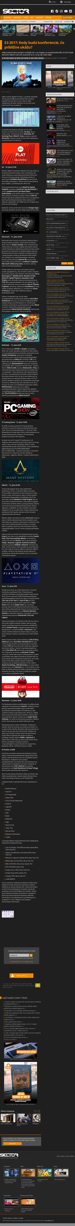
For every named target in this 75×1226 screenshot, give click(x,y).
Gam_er (49, 58)
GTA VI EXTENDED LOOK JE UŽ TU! (58, 288)
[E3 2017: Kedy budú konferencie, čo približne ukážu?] (20, 126)
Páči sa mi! (21, 976)
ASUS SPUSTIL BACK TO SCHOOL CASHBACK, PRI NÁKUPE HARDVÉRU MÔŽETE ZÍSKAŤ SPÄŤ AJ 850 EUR (60, 162)
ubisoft (24, 984)
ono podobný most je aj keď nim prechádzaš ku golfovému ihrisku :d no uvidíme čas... (60, 321)
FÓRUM (48, 17)
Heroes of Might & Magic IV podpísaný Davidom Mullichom (20, 1104)
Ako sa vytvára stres (60, 1179)
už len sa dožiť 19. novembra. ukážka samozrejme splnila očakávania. (57, 339)
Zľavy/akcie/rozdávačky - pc (55, 236)
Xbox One (12, 58)
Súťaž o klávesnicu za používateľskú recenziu (21, 1059)
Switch (32, 58)
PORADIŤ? (67, 22)
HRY (31, 17)
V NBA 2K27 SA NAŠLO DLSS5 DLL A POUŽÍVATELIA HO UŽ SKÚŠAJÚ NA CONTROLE (59, 119)
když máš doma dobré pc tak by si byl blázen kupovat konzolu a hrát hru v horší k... (59, 345)
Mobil (7, 58)
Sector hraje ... (51, 245)
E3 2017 (9, 987)
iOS (15, 58)
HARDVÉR (39, 17)
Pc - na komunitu (52, 232)
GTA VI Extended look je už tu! (17, 1037)
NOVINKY (7, 17)
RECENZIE (17, 17)
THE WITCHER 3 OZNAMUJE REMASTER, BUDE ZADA (64, 36)
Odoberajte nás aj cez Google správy (22, 961)
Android (18, 58)
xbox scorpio (29, 985)
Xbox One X (40, 58)
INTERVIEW (24, 22)
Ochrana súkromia (7, 1218)
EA (10, 985)
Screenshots (50, 240)
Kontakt (21, 1218)
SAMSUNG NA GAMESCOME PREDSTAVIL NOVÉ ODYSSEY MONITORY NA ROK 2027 (58, 143)
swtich (4, 987)
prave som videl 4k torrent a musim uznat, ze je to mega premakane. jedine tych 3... (60, 296)
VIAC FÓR (70, 263)
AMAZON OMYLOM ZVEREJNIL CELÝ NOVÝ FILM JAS (8, 35)
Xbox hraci (50, 219)
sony (19, 984)
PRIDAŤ (57, 22)
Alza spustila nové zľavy (13, 1022)
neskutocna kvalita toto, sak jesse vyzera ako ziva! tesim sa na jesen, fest (59, 276)
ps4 (12, 985)
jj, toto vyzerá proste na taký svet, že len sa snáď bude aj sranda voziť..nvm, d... (59, 290)
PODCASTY (16, 22)
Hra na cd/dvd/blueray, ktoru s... (57, 223)
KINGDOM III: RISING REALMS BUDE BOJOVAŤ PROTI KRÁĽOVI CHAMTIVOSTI (59, 184)
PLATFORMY (67, 17)
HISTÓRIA (9, 22)
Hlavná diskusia (51, 253)
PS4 (5, 58)
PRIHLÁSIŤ (12, 1143)
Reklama (16, 1218)
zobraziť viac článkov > (10, 1039)
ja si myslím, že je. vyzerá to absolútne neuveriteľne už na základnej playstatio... (58, 314)
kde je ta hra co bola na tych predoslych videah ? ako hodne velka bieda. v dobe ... (60, 284)
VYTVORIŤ (64, 263)
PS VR (22, 58)
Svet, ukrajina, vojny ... (53, 258)
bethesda (5, 985)
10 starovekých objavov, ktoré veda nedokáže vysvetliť (27, 1210)
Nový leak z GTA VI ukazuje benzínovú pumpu (21, 1011)
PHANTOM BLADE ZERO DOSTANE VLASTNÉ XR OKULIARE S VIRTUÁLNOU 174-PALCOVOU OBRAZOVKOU (59, 109)
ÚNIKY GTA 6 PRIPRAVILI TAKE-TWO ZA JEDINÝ (50, 35)
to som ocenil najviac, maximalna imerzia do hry (60, 350)
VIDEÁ (25, 17)
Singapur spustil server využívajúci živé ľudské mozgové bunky (10, 1181)
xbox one (17, 985)
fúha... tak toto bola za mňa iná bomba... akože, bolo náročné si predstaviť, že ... (60, 302)
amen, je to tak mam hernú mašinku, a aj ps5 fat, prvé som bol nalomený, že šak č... (59, 327)
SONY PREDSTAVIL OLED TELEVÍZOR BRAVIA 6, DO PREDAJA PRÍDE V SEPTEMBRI (60, 153)
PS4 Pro (36, 58)
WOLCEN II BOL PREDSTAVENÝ (62, 134)
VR (29, 58)
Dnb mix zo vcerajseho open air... (57, 215)
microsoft (14, 984)
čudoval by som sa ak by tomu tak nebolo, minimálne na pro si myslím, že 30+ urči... (58, 308)
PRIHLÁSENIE (67, 2)
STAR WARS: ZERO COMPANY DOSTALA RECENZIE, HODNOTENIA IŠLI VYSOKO (58, 127)
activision (29, 984)
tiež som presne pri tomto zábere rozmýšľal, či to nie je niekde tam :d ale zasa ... (59, 333)
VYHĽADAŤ (47, 22)
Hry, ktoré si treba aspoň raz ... (56, 227)
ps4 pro (22, 985)
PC (2, 58)
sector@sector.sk (49, 1220)
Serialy (49, 249)
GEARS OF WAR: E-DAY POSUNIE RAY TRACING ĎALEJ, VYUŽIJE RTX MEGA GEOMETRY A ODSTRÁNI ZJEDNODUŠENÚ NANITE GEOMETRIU (59, 173)
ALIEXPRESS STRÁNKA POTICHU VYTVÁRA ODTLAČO (22, 35)
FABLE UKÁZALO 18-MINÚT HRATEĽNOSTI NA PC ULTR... (56, 281)
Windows (26, 58)
